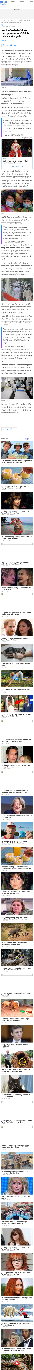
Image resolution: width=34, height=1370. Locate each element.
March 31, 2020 (18, 135)
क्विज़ (31, 2)
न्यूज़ (8, 20)
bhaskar (3, 213)
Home (3, 20)
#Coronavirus (21, 232)
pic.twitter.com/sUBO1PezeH (13, 238)
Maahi (3, 40)
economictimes (4, 400)
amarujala (3, 87)
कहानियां (22, 2)
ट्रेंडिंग (13, 2)
